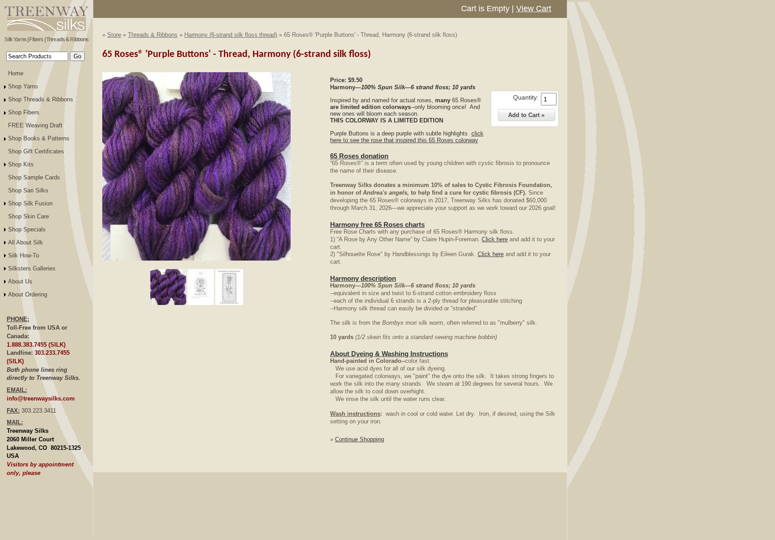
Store (114, 34)
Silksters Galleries (32, 268)
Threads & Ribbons (153, 34)
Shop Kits (21, 164)
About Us (20, 281)
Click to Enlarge (196, 264)
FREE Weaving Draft (35, 125)
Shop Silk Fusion (30, 203)
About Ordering (27, 294)
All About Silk (25, 242)
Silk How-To (23, 255)
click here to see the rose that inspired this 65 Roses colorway (406, 137)
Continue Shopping (359, 439)
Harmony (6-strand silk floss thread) (230, 34)
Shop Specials (27, 229)
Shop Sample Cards (34, 177)
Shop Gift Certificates (36, 151)
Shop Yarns (23, 86)
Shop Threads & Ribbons (40, 99)
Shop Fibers (23, 112)
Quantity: (526, 97)
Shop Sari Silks (28, 190)
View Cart (533, 8)
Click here (495, 239)
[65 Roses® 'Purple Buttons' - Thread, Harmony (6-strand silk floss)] (196, 258)
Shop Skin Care (28, 216)
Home (15, 73)
